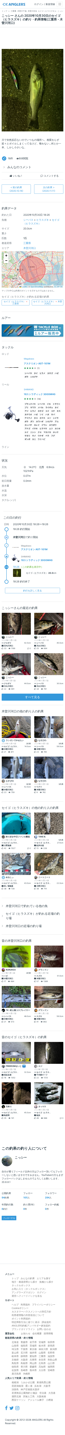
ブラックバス (30, 404)
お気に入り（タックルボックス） (29, 1288)
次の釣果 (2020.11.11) (48, 189)
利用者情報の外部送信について (28, 1315)
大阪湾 (46, 1385)
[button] (6, 255)
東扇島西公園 (44, 1382)
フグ (53, 436)
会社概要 (37, 1333)
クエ (40, 432)
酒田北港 (16, 1396)
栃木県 (42, 1345)
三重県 (27, 243)
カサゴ (50, 373)
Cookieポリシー (20, 1308)
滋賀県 (51, 1356)
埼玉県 (15, 1349)
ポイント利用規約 (21, 1318)
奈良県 (42, 1359)
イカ (49, 404)
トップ (15, 1278)
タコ (36, 418)
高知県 (42, 1366)
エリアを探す (44, 1278)
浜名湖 (37, 1385)
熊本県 (33, 1370)
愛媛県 (33, 1366)
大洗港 (51, 1392)
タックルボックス (21, 1285)
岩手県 (33, 1342)
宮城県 (42, 1342)
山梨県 (42, 1352)
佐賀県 (15, 1370)
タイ (36, 373)
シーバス (28, 219)
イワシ (44, 425)
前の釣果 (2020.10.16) (16, 189)
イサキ (35, 428)
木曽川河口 (29, 248)
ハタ (47, 414)
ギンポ (27, 439)
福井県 (33, 1352)
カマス (42, 418)
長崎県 (24, 1370)
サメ (34, 436)
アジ (26, 411)
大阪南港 (41, 1396)
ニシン (33, 432)
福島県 (24, 1345)
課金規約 (46, 1322)
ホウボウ (52, 425)
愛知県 (33, 1356)
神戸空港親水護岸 (30, 1389)
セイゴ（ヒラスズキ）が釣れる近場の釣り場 (33, 916)
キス (58, 411)
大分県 (42, 1370)
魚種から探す (46, 1281)
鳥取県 (15, 1363)
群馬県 (51, 1345)
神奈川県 (43, 1349)
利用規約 (25, 1304)
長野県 (51, 1352)
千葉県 (24, 1349)
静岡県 (24, 1356)
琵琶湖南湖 (17, 1385)
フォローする (9, 1218)
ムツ (51, 428)
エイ (26, 432)
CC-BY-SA (58, 286)
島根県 (24, 1363)
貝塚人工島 (29, 1396)
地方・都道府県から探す (24, 1281)
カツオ (57, 428)
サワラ (33, 407)
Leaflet (24, 286)
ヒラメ (42, 373)
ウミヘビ (41, 439)
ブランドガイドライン (23, 1329)
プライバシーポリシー (43, 1304)
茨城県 (33, 1345)
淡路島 (15, 1389)
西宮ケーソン (19, 1399)
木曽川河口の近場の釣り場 (24, 926)
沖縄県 (26, 1373)
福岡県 (51, 1366)
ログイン (41, 1292)
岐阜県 (15, 1356)
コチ (53, 411)
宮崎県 (51, 1370)
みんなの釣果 (28, 1278)
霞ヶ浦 (28, 1385)
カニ (34, 439)
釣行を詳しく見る (32, 590)
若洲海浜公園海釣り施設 (24, 1392)
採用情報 (48, 1333)
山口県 (51, 1363)
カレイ (37, 425)
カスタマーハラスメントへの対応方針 (31, 1311)
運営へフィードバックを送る (27, 1295)
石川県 (24, 1352)
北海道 (15, 1342)
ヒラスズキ (42, 219)
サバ (53, 414)
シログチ (34, 377)
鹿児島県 (16, 1373)
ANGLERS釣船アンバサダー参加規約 (31, 1325)
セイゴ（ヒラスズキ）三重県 (16, 302)
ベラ (47, 436)
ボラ (26, 377)
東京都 (33, 1349)
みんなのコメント (19, 167)
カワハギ (39, 421)
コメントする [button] (51, 175)
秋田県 (51, 1342)
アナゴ (27, 428)
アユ (56, 421)
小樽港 (49, 1399)
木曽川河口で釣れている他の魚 (27, 906)
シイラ (55, 418)
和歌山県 (52, 1359)
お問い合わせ (44, 1329)
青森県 (24, 1342)
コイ (47, 411)
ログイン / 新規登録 (44, 4)
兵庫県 (33, 1359)
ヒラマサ (43, 428)
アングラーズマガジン (23, 1292)
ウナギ (40, 436)
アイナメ (28, 418)
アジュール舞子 (36, 1399)
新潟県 (53, 1349)
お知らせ (25, 1333)
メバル (40, 407)
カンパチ (28, 425)
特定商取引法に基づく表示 (26, 1322)
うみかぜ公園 (28, 1382)
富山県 (15, 1352)
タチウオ (28, 414)
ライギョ (49, 407)
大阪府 (24, 1359)
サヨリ (27, 436)
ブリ (26, 407)
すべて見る (32, 697)
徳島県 (15, 1366)
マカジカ (47, 432)
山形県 (15, 1345)
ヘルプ (15, 1304)
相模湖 (15, 1382)
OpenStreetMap (36, 286)
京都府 (15, 1359)
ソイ (41, 414)
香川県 (24, 1366)
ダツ (32, 421)
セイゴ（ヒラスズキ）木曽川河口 (47, 302)
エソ (49, 418)
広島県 (42, 1363)
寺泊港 (42, 1392)
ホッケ (55, 432)
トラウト (56, 404)
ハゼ (56, 373)
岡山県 (33, 1363)
